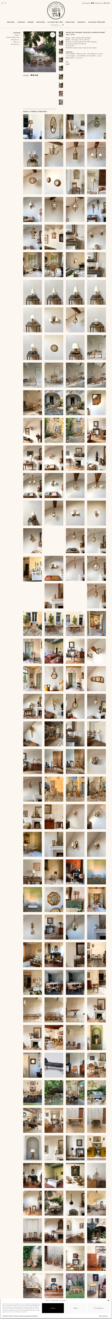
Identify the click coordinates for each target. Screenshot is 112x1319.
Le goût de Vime (55, 22)
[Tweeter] (33, 75)
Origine (10, 22)
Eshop (31, 22)
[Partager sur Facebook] (31, 75)
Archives (70, 22)
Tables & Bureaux (12, 37)
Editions (41, 22)
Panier (107, 3)
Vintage (21, 22)
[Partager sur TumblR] (37, 75)
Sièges (17, 35)
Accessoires (15, 44)
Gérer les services (103, 1316)
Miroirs (16, 42)
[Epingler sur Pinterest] (35, 75)
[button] (108, 1300)
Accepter (53, 1308)
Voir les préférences (98, 1308)
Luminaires (15, 39)
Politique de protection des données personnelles (25, 1316)
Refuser (76, 1308)
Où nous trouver (96, 22)
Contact (81, 22)
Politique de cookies (8, 1316)
